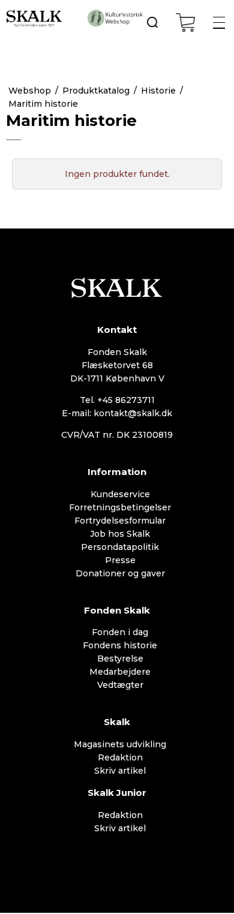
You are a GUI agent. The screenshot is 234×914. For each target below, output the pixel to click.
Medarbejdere (120, 671)
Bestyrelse (120, 658)
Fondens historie (120, 645)
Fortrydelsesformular (120, 520)
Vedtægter (120, 685)
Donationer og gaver (120, 573)
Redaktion (120, 757)
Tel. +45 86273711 (117, 400)
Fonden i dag (120, 632)
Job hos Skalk (120, 533)
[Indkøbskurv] (185, 22)
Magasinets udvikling (120, 744)
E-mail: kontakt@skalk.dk (117, 413)
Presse (120, 560)
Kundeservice (120, 494)
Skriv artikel (120, 770)
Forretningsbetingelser (120, 507)
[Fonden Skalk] (34, 18)
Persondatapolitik (120, 547)
